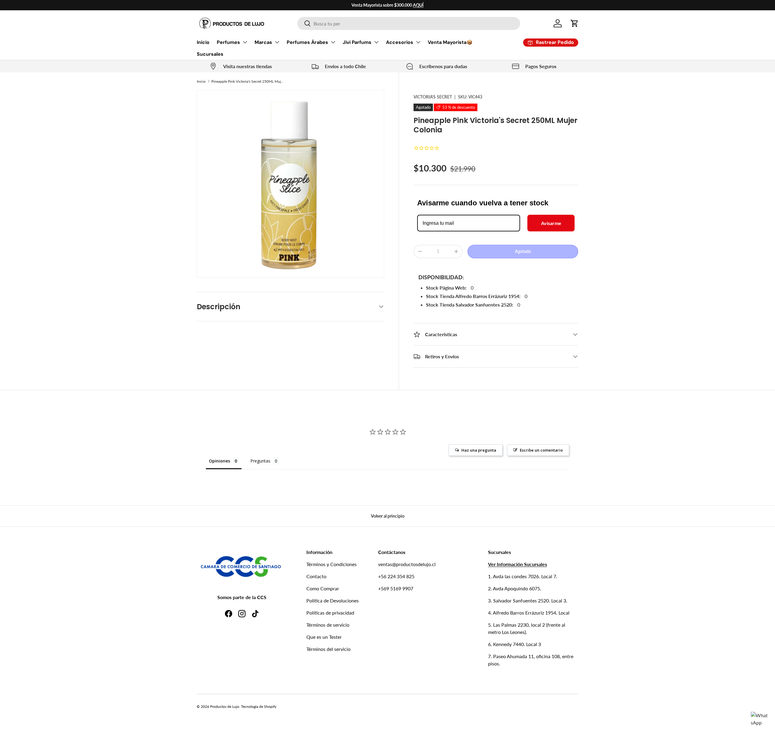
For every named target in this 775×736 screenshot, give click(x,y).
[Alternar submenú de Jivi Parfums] (376, 42)
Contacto (316, 576)
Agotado (523, 251)
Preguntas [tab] (260, 461)
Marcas (263, 42)
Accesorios (399, 42)
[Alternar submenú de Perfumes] (245, 42)
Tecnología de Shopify (258, 706)
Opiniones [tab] (219, 461)
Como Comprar (322, 588)
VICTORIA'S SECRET (433, 96)
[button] (574, 23)
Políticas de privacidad (330, 612)
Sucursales (210, 54)
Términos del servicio (328, 649)
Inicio (203, 42)
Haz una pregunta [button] (478, 450)
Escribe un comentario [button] (541, 450)
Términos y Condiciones (331, 564)
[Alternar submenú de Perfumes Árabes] (333, 42)
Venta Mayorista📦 (450, 42)
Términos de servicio (327, 625)
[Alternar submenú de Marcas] (277, 42)
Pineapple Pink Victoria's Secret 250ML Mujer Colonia (247, 81)
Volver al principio (387, 516)
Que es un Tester (324, 637)
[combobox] (408, 23)
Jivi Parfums (357, 42)
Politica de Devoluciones (332, 600)
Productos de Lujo (224, 706)
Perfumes (228, 42)
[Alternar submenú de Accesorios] (418, 42)
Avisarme (551, 223)
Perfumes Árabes (307, 42)
